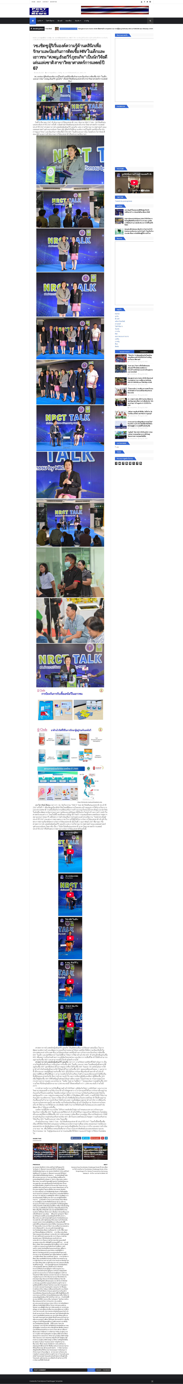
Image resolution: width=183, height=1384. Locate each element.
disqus (98, 1370)
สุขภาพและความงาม (122, 336)
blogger (91, 1370)
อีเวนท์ (60, 21)
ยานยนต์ (118, 324)
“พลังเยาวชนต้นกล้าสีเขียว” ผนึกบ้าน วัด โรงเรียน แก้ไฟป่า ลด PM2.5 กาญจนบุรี (140, 413)
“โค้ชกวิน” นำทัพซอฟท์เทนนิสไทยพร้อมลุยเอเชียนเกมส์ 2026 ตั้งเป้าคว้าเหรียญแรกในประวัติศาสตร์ (44, 1154)
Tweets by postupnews (123, 201)
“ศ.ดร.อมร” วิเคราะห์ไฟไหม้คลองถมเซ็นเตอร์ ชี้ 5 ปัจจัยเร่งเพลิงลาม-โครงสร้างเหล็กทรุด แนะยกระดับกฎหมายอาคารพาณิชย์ (70, 1153)
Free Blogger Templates (55, 1381)
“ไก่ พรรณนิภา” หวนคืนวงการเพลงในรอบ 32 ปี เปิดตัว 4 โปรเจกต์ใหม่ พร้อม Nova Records (130, 29)
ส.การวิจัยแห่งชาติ (60, 38)
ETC (118, 447)
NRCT (71, 38)
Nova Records (96, 29)
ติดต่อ (117, 346)
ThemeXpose (41, 1381)
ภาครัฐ (86, 21)
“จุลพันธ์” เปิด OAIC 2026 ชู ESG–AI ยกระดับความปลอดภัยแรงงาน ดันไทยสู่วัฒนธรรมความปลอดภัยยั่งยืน (140, 434)
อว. (67, 38)
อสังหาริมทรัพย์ (120, 321)
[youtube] (141, 2)
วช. (53, 38)
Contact (46, 1)
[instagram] (150, 2)
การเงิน (117, 331)
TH (74, 38)
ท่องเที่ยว (69, 21)
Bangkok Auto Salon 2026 (92, 1147)
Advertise (53, 1)
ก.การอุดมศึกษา (42, 38)
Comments (144, 352)
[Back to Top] (152, 1381)
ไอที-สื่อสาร (50, 21)
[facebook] (144, 2)
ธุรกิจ (39, 21)
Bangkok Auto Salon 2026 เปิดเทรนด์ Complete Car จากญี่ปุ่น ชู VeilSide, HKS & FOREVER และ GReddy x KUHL (45, 29)
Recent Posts (125, 352)
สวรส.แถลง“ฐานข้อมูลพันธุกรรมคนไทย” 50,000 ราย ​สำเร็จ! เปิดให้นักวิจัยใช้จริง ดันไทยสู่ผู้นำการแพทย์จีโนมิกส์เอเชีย (140, 424)
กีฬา (116, 334)
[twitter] (147, 2)
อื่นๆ (116, 344)
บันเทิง (77, 21)
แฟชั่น (117, 339)
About (39, 1)
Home (33, 1)
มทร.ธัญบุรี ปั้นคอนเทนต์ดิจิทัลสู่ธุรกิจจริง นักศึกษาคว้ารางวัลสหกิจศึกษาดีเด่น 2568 (137, 211)
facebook (106, 1370)
